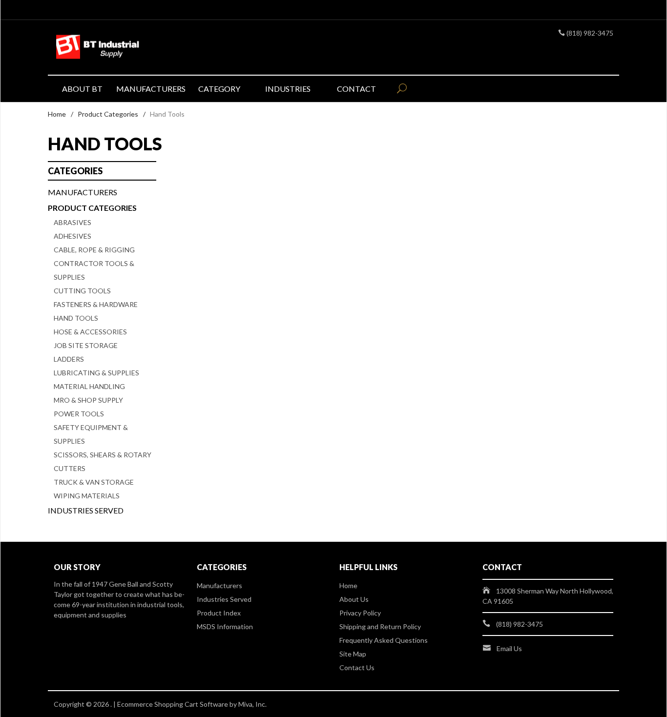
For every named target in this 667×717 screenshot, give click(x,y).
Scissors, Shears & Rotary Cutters (102, 461)
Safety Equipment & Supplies (91, 434)
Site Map (352, 654)
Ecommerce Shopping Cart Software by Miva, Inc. (192, 704)
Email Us (509, 648)
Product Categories (108, 114)
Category (219, 88)
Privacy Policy (360, 613)
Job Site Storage (86, 345)
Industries (288, 88)
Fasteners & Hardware (96, 304)
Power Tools (79, 414)
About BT (82, 88)
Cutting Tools (82, 291)
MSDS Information (225, 626)
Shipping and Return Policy (380, 626)
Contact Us (357, 667)
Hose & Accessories (90, 332)
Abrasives (72, 222)
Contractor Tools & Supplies (94, 270)
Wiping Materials (87, 496)
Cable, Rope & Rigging (94, 250)
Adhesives (72, 236)
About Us (354, 599)
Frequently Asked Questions (383, 640)
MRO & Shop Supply (88, 400)
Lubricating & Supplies (96, 373)
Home (57, 114)
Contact (356, 88)
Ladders (69, 359)
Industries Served (86, 510)
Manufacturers (150, 88)
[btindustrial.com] (143, 47)
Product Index (219, 613)
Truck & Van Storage (94, 482)
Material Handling (89, 386)
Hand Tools (76, 318)
